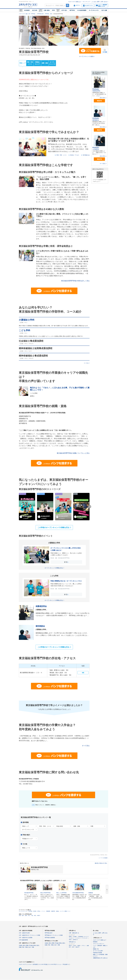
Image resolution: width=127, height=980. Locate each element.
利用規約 (95, 941)
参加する (99, 100)
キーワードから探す (98, 950)
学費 (92, 826)
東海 (34, 945)
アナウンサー (85, 938)
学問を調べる (72, 942)
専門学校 (72, 10)
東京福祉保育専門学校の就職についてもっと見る (73, 453)
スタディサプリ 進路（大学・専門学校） (27, 13)
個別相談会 (40, 626)
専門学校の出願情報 (50, 937)
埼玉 (29, 915)
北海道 (20, 945)
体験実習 (53, 911)
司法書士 (75, 936)
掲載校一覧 (96, 949)
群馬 (26, 915)
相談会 (57, 911)
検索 (67, 5)
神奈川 (38, 915)
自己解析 (34, 10)
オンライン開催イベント (65, 911)
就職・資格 (45, 63)
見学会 (38, 911)
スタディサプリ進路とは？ (99, 940)
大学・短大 (64, 10)
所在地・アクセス (74, 155)
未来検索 (27, 10)
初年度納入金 (86, 155)
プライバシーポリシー (98, 943)
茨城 (20, 915)
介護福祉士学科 (26, 319)
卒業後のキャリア (37, 63)
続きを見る (102, 97)
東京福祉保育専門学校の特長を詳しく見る (75, 281)
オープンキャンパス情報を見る (54, 568)
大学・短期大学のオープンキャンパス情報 (29, 935)
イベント (43, 911)
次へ (107, 889)
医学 (73, 947)
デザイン (83, 945)
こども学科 (24, 330)
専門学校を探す (40, 13)
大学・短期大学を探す (24, 933)
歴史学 (70, 945)
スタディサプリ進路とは (74, 1)
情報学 (78, 945)
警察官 (70, 936)
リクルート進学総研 (33, 964)
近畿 (20, 947)
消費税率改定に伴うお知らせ (100, 958)
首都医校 (90, 892)
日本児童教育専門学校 (78, 892)
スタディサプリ (23, 964)
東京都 (34, 911)
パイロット (78, 938)
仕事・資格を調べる (74, 933)
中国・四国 (25, 947)
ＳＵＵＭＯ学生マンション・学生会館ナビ (58, 964)
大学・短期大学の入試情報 (25, 937)
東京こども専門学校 (61, 892)
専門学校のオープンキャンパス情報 (54, 935)
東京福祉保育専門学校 (34, 52)
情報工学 (77, 947)
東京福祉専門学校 (28, 892)
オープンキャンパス (94, 10)
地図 (83, 672)
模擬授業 (48, 911)
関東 (27, 945)
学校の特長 (59, 826)
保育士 (70, 939)
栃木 (23, 915)
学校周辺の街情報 (97, 952)
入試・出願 (104, 10)
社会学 (74, 945)
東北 (24, 945)
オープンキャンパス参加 (86, 56)
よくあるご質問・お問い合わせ (99, 1)
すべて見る (86, 363)
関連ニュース (26, 848)
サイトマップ (86, 1)
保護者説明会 (41, 606)
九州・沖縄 (31, 947)
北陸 (37, 945)
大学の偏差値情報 (23, 940)
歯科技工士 (75, 939)
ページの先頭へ (104, 858)
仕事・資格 (47, 10)
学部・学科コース (30, 63)
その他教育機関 (82, 10)
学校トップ (23, 63)
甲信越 (31, 945)
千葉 (32, 915)
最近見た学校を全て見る (101, 863)
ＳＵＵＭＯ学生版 (42, 964)
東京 (51, 13)
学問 (53, 10)
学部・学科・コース (61, 155)
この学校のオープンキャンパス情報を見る (53, 527)
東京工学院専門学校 (45, 892)
